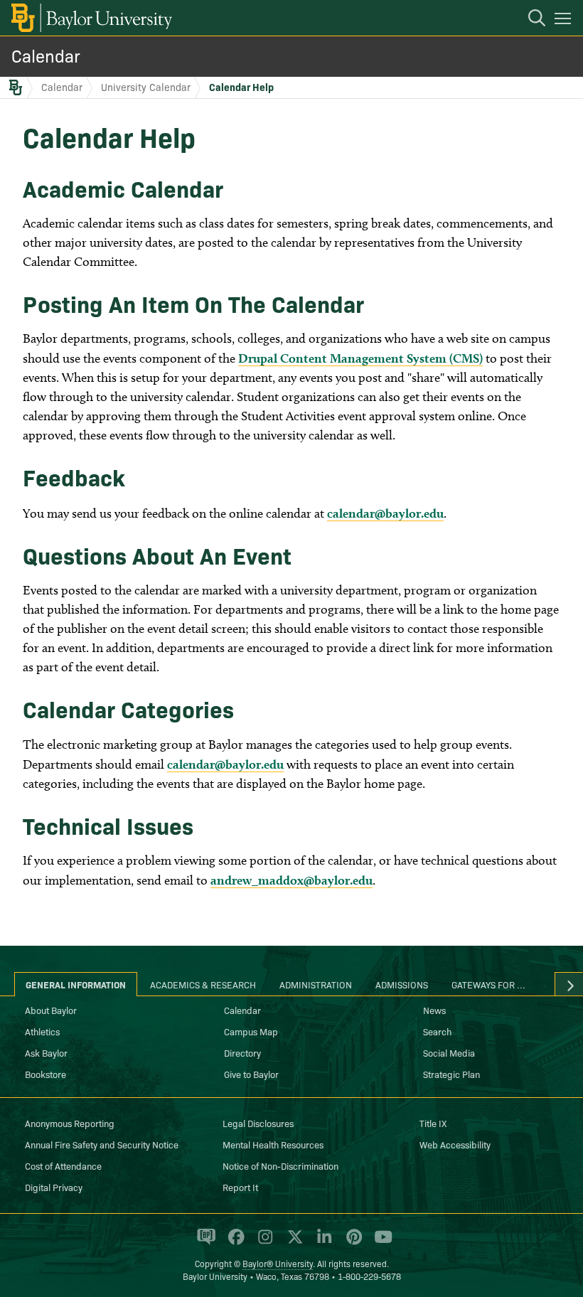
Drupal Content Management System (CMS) (360, 358)
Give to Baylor (251, 1073)
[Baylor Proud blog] (203, 1243)
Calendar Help (241, 87)
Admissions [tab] (401, 984)
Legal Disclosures (258, 1122)
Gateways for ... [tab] (488, 984)
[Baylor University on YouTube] (379, 1243)
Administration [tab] (315, 984)
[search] (529, 20)
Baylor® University (277, 1263)
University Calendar (146, 87)
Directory (242, 1052)
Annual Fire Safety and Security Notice (101, 1144)
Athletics (42, 1031)
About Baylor (51, 1009)
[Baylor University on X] (292, 1243)
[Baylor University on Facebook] (233, 1243)
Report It (240, 1186)
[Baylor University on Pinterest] (351, 1243)
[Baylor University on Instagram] (262, 1243)
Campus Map (251, 1031)
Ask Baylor (46, 1052)
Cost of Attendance (63, 1165)
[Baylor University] (90, 18)
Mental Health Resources (273, 1144)
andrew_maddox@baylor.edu (291, 879)
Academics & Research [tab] (203, 984)
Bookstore (45, 1073)
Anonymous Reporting (69, 1122)
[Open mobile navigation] (564, 21)
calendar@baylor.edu (385, 513)
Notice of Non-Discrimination (280, 1165)
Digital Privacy (53, 1186)
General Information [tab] (76, 984)
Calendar (45, 55)
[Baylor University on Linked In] (321, 1243)
